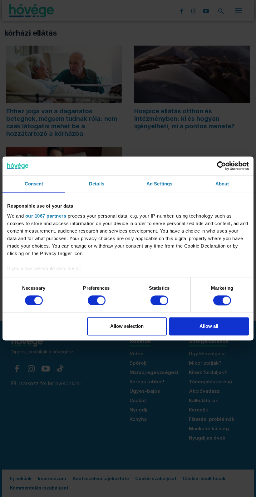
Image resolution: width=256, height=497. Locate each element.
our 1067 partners (45, 216)
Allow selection (127, 326)
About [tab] (222, 183)
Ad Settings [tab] (159, 183)
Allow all (208, 326)
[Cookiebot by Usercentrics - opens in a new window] (221, 165)
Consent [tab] (34, 183)
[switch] (97, 300)
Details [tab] (96, 183)
